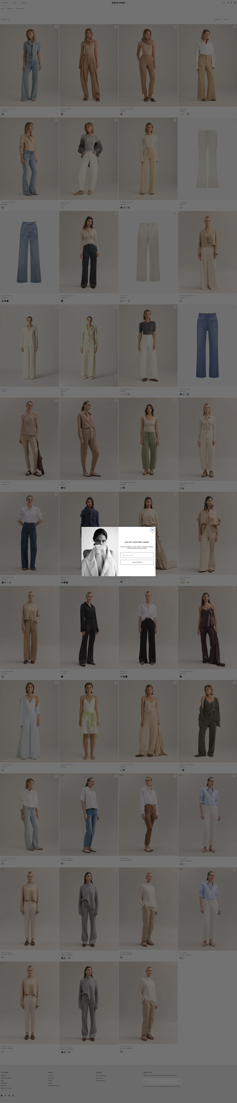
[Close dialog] (152, 530)
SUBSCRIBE (137, 562)
